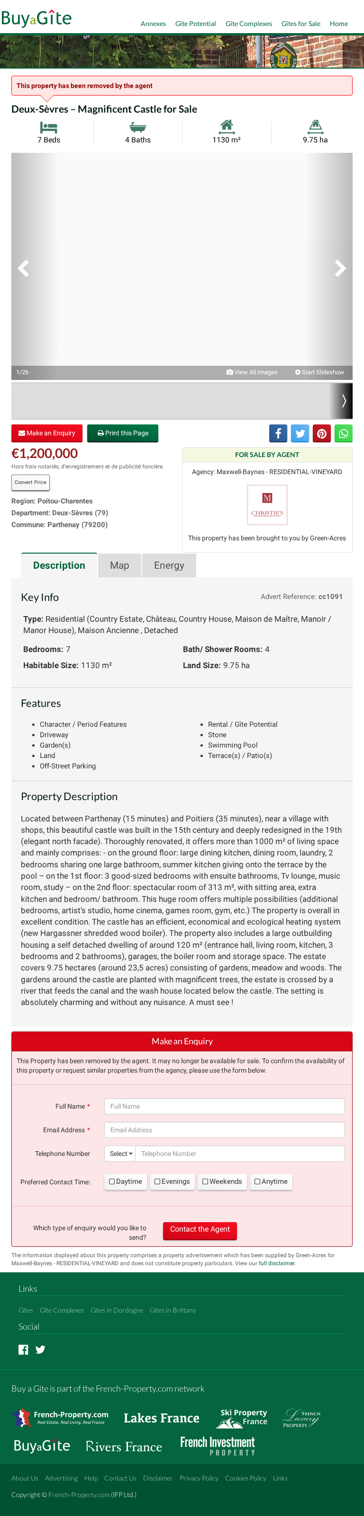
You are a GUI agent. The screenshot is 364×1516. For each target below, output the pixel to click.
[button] (35, 266)
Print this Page (126, 433)
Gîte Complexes (249, 23)
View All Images (255, 372)
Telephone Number (62, 1153)
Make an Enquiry (50, 433)
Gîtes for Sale (301, 23)
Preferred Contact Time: (55, 1182)
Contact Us (120, 1478)
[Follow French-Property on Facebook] (23, 1349)
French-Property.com (78, 1494)
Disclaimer (158, 1478)
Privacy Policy (199, 1478)
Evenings (176, 1181)
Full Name (70, 1106)
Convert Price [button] (30, 482)
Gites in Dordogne (117, 1310)
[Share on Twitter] (300, 433)
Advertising (61, 1478)
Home (339, 23)
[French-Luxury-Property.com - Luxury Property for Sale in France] (306, 1414)
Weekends (225, 1181)
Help (91, 1478)
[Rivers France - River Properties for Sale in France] (129, 1442)
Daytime (129, 1181)
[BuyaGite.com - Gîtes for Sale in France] (46, 1442)
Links (280, 1478)
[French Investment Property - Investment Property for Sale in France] (222, 1442)
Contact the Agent (200, 1229)
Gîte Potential (195, 23)
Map (119, 565)
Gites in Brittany (173, 1310)
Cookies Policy (245, 1478)
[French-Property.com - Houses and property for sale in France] (65, 1414)
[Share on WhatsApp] (344, 433)
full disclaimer (276, 1263)
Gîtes (25, 1310)
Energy (169, 565)
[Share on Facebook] (278, 433)
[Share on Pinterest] (322, 433)
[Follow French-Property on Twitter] (40, 1349)
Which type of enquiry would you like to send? (89, 1232)
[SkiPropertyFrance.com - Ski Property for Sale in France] (246, 1414)
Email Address (64, 1130)
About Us (24, 1478)
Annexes (153, 23)
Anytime (275, 1181)
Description (59, 565)
